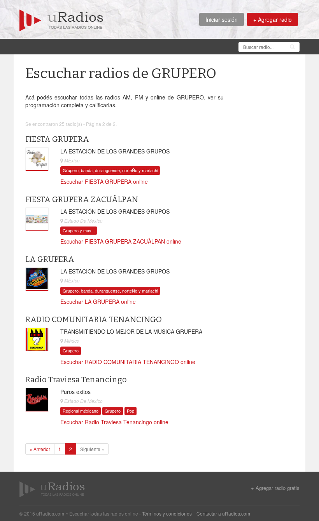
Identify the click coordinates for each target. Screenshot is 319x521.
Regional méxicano (80, 411)
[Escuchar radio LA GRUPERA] (37, 279)
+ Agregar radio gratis (275, 487)
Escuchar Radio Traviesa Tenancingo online (114, 422)
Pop (130, 411)
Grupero (71, 350)
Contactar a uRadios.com (223, 513)
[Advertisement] (161, 46)
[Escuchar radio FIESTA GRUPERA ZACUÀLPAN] (37, 219)
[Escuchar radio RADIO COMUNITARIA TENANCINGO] (37, 339)
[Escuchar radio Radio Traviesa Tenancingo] (37, 400)
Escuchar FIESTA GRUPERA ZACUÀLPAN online (120, 241)
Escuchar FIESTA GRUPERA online (104, 181)
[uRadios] (61, 19)
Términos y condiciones (167, 513)
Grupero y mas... (79, 230)
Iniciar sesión (221, 19)
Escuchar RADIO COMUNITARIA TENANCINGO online (127, 362)
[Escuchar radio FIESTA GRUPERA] (37, 159)
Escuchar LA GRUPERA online (98, 301)
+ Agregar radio (272, 19)
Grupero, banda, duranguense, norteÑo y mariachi (110, 170)
